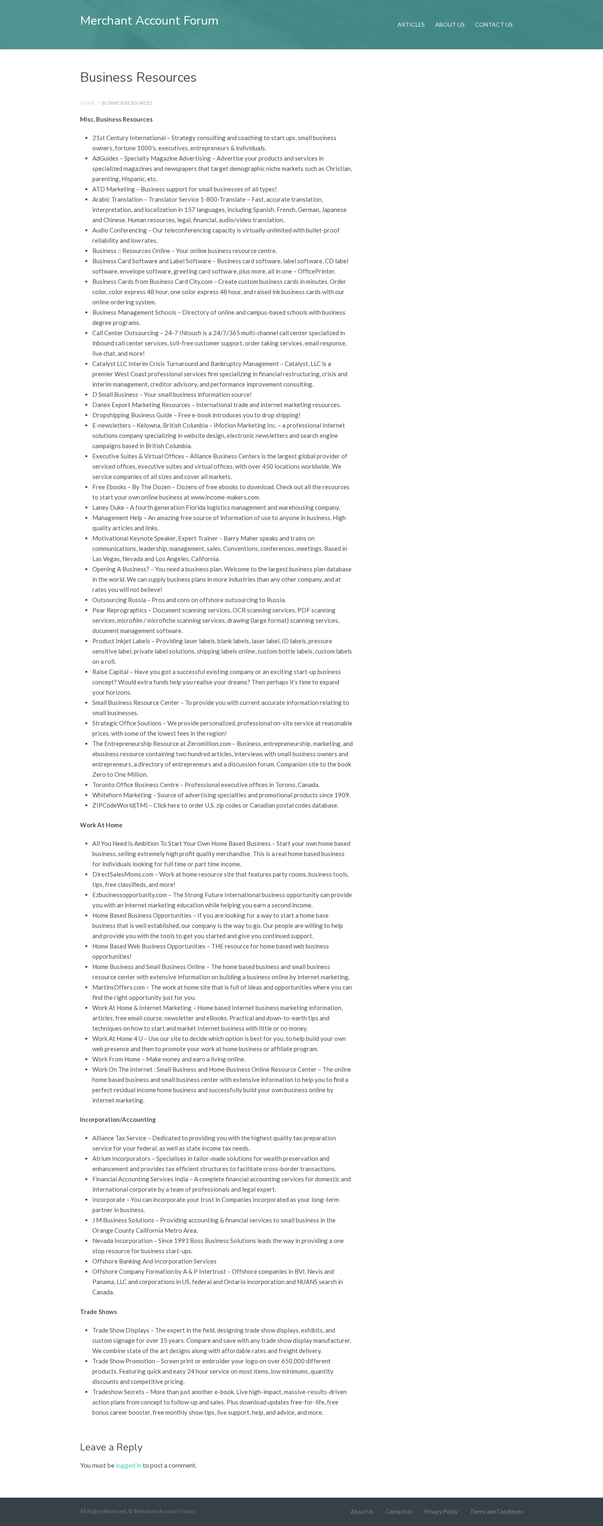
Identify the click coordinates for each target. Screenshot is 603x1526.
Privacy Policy (441, 1511)
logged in (129, 1465)
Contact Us (494, 24)
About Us (450, 24)
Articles (411, 24)
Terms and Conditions (496, 1511)
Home (87, 103)
